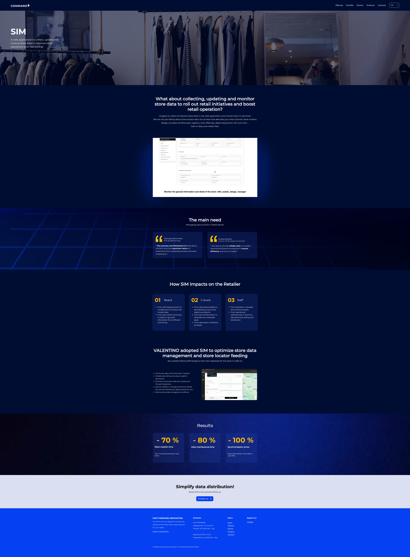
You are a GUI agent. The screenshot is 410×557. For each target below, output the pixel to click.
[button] (254, 194)
